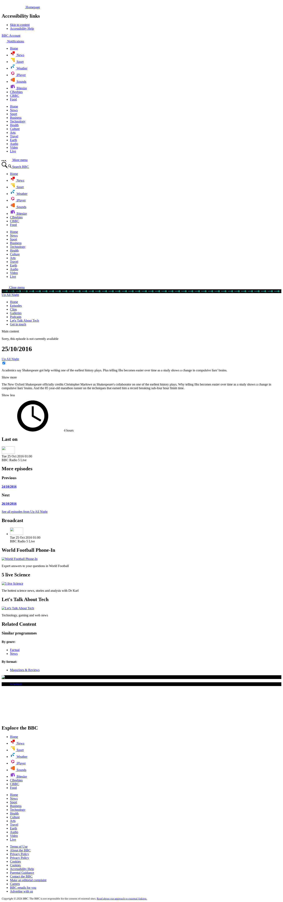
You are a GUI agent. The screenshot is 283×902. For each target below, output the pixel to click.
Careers (15, 884)
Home (14, 302)
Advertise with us (21, 891)
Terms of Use (19, 846)
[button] (13, 287)
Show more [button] (9, 377)
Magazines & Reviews (25, 670)
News (14, 653)
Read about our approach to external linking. (122, 898)
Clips (13, 309)
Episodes (16, 305)
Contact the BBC (21, 876)
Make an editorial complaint (28, 880)
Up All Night (10, 295)
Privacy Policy (19, 854)
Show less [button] (8, 395)
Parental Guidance (22, 872)
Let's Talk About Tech (24, 320)
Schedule (16, 684)
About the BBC (20, 850)
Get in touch (18, 324)
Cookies (15, 861)
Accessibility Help (22, 869)
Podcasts (15, 317)
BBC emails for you (23, 887)
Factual (14, 650)
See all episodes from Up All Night (24, 511)
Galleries (16, 313)
